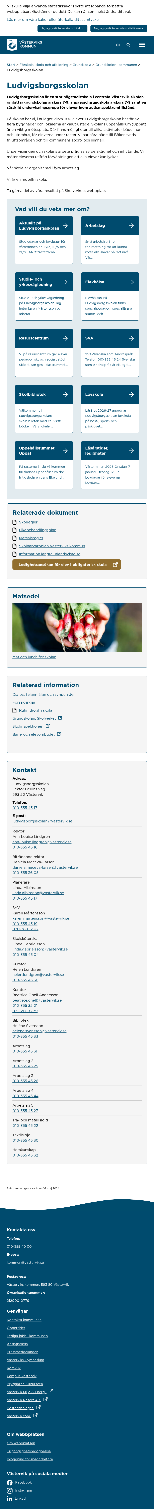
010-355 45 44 (25, 1096)
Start (11, 65)
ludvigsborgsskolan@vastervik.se (42, 821)
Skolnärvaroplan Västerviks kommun (52, 546)
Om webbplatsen (21, 1443)
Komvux (14, 1368)
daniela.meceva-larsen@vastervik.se (45, 867)
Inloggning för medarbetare (30, 1459)
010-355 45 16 (24, 847)
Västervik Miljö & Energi (47, 1392)
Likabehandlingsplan (37, 530)
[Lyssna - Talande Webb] (119, 45)
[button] (129, 45)
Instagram (23, 1490)
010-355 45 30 (25, 1140)
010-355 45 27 (25, 1110)
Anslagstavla (17, 1344)
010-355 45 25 (25, 1066)
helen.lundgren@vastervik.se (38, 974)
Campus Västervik (21, 1376)
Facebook (23, 1482)
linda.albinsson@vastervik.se (38, 893)
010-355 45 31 (24, 1051)
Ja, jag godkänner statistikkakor (62, 28)
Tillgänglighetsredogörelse (29, 1451)
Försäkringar (23, 702)
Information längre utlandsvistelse (49, 554)
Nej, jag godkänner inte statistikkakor (118, 28)
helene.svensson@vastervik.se (39, 1031)
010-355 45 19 (24, 923)
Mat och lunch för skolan (34, 657)
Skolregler (28, 522)
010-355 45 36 (25, 980)
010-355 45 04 (25, 954)
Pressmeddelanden (22, 1352)
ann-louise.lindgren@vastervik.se (42, 842)
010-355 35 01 (24, 1005)
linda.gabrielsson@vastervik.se (40, 949)
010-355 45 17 (24, 807)
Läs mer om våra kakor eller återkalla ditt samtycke (53, 19)
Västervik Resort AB (45, 1400)
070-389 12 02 (25, 929)
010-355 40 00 (19, 1246)
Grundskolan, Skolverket (38, 718)
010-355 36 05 (25, 872)
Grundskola (82, 65)
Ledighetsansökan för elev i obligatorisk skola (63, 564)
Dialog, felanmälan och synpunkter (43, 694)
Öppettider (16, 1328)
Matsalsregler (31, 538)
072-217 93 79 (25, 1011)
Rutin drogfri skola (35, 710)
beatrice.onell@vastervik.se (37, 1000)
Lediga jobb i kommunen (27, 1336)
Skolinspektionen (32, 726)
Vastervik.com (40, 1416)
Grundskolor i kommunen (116, 65)
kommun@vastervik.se (25, 1263)
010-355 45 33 (25, 1036)
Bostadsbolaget (41, 1408)
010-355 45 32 (25, 1155)
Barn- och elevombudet (38, 734)
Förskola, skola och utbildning (43, 65)
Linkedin (21, 1498)
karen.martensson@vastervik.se (40, 918)
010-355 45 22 (25, 1125)
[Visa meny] (142, 45)
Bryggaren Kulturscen (25, 1384)
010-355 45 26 (25, 1081)
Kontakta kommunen (24, 1320)
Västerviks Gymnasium (25, 1360)
